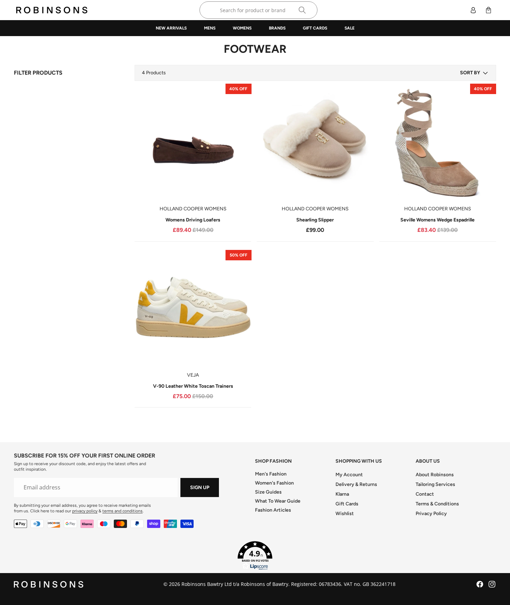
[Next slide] (240, 142)
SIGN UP (199, 487)
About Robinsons (435, 475)
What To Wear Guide (277, 501)
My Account (349, 475)
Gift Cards (346, 504)
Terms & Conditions (437, 504)
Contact (425, 494)
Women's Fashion (274, 483)
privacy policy (84, 511)
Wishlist (344, 513)
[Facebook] (480, 584)
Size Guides (268, 492)
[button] (474, 73)
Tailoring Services (435, 484)
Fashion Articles (273, 510)
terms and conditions (122, 511)
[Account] (473, 10)
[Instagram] (492, 584)
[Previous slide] (145, 142)
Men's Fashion (271, 474)
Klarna (342, 494)
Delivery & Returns (356, 484)
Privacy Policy (431, 513)
